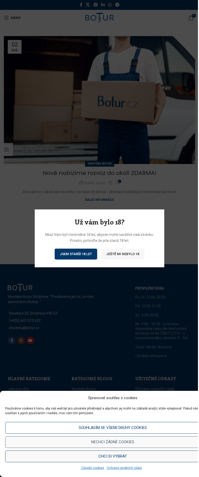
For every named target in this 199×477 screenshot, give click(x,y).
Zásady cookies (92, 468)
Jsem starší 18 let (76, 254)
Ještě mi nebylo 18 (122, 254)
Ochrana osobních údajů (124, 468)
